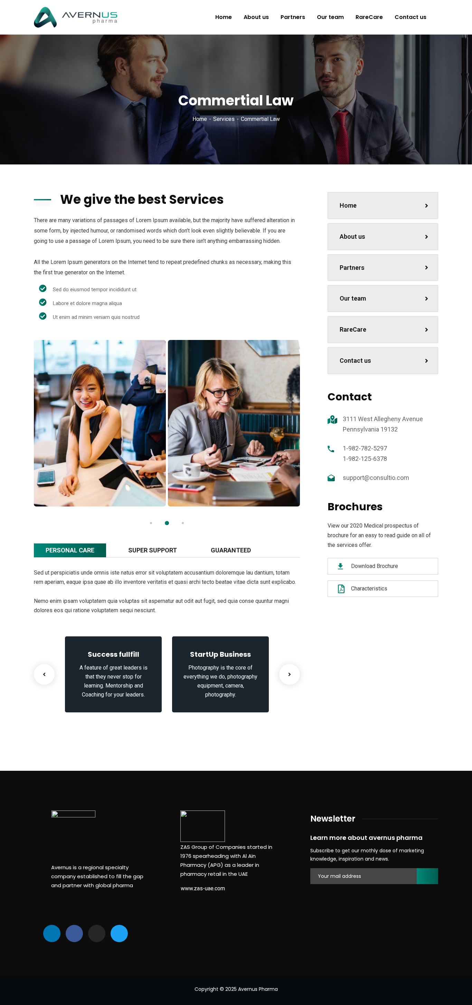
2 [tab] (167, 523)
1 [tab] (151, 523)
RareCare (353, 329)
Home (199, 119)
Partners (352, 267)
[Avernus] (76, 17)
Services (224, 119)
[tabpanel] (100, 423)
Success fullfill (113, 654)
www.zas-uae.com (203, 888)
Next (289, 674)
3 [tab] (183, 523)
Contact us (355, 360)
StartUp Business (220, 654)
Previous (44, 674)
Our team (353, 298)
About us (352, 236)
